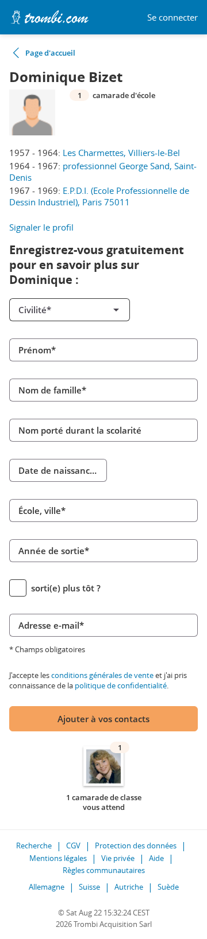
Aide (156, 858)
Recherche (34, 845)
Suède (168, 887)
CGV (73, 845)
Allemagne (46, 887)
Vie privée (118, 858)
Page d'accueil (50, 53)
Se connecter (172, 17)
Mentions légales (58, 858)
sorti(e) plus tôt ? (66, 588)
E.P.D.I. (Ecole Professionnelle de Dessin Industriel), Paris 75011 (99, 196)
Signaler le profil (41, 227)
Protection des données (136, 845)
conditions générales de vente (102, 675)
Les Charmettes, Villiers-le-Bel (121, 152)
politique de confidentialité (121, 685)
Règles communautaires (104, 870)
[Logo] (49, 17)
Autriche (128, 887)
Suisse (89, 887)
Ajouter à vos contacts (103, 718)
